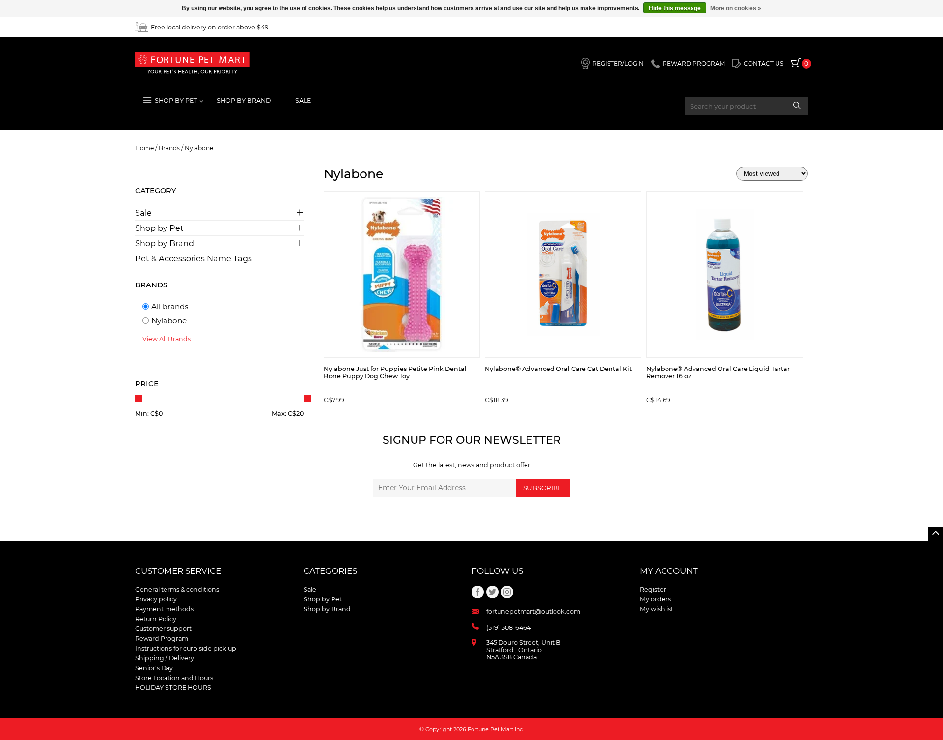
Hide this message (675, 8)
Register (653, 589)
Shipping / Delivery (164, 658)
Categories (330, 571)
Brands (169, 148)
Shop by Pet (159, 228)
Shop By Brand (244, 100)
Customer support (163, 628)
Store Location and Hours (174, 678)
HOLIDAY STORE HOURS (173, 687)
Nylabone (199, 148)
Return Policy (155, 619)
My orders (655, 599)
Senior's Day (154, 668)
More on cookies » (735, 8)
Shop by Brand (164, 243)
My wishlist (656, 609)
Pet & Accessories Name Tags (193, 258)
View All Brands (166, 338)
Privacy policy (156, 599)
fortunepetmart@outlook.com (533, 611)
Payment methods (164, 609)
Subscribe (542, 488)
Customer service (178, 571)
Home (144, 148)
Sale (303, 100)
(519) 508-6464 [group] (508, 627)
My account (669, 571)
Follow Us (497, 571)
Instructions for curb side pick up (185, 648)
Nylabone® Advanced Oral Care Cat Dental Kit (558, 368)
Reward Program (161, 638)
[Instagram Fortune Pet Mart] (507, 592)
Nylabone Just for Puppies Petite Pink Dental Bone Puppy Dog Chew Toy (395, 372)
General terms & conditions (177, 589)
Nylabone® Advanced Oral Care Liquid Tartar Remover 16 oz (718, 372)
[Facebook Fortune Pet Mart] (478, 592)
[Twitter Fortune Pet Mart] (492, 592)
